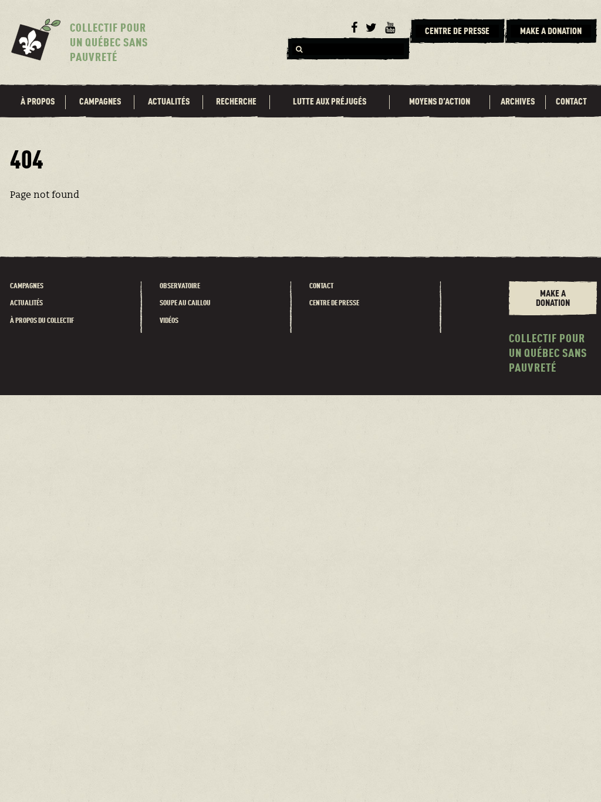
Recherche (236, 102)
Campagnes (100, 102)
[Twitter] (371, 28)
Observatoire (180, 286)
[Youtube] (390, 28)
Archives (518, 102)
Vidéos (169, 321)
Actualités (169, 102)
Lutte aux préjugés (329, 102)
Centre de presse (334, 303)
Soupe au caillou (185, 303)
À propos (38, 102)
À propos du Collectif (42, 321)
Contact (571, 102)
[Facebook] (354, 28)
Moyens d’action (439, 102)
